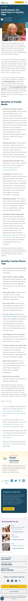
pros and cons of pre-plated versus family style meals (15, 424)
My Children (5, 6)
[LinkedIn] (12, 580)
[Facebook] (8, 580)
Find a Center (9, 509)
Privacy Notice (6, 597)
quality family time (9, 81)
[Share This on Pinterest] (19, 482)
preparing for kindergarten (18, 539)
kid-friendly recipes (9, 444)
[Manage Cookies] (2, 598)
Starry (14, 536)
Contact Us (19, 2)
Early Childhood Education (17, 531)
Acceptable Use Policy (20, 597)
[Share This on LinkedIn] (23, 482)
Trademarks (14, 598)
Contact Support (14, 591)
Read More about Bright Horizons (10, 472)
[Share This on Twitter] (15, 482)
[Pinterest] (20, 580)
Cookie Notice (12, 597)
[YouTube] (16, 580)
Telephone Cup (16, 545)
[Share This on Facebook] (11, 482)
